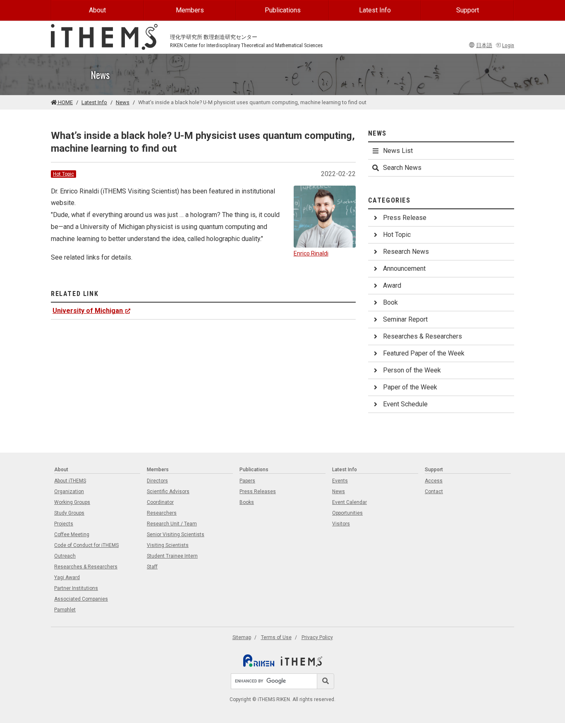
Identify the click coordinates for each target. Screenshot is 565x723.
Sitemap (241, 637)
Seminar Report (405, 319)
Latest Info (375, 10)
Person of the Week (412, 370)
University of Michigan (88, 311)
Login (508, 45)
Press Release (404, 218)
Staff (152, 567)
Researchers (162, 513)
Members (190, 10)
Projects (63, 524)
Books (246, 502)
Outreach (65, 556)
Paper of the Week (410, 387)
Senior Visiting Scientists (175, 534)
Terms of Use (276, 637)
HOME (65, 102)
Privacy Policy (317, 637)
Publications (283, 10)
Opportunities (347, 513)
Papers (247, 481)
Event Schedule (405, 404)
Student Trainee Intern (172, 556)
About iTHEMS (70, 481)
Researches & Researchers (422, 336)
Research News (406, 251)
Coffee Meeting (71, 534)
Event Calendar (349, 502)
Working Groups (72, 502)
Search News (402, 168)
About (97, 10)
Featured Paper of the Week (423, 353)
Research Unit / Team (172, 524)
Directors (157, 481)
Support (467, 10)
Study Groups (69, 513)
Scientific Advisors (168, 491)
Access (434, 481)
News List (398, 151)
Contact (434, 491)
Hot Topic (63, 174)
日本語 (484, 45)
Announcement (404, 268)
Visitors (341, 524)
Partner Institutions (76, 588)
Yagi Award (67, 577)
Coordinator (160, 502)
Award (392, 285)
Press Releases (257, 491)
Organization (69, 491)
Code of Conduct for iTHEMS (86, 545)
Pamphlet (65, 610)
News (122, 102)
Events (340, 481)
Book (390, 302)
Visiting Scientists (168, 545)
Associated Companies (81, 599)
